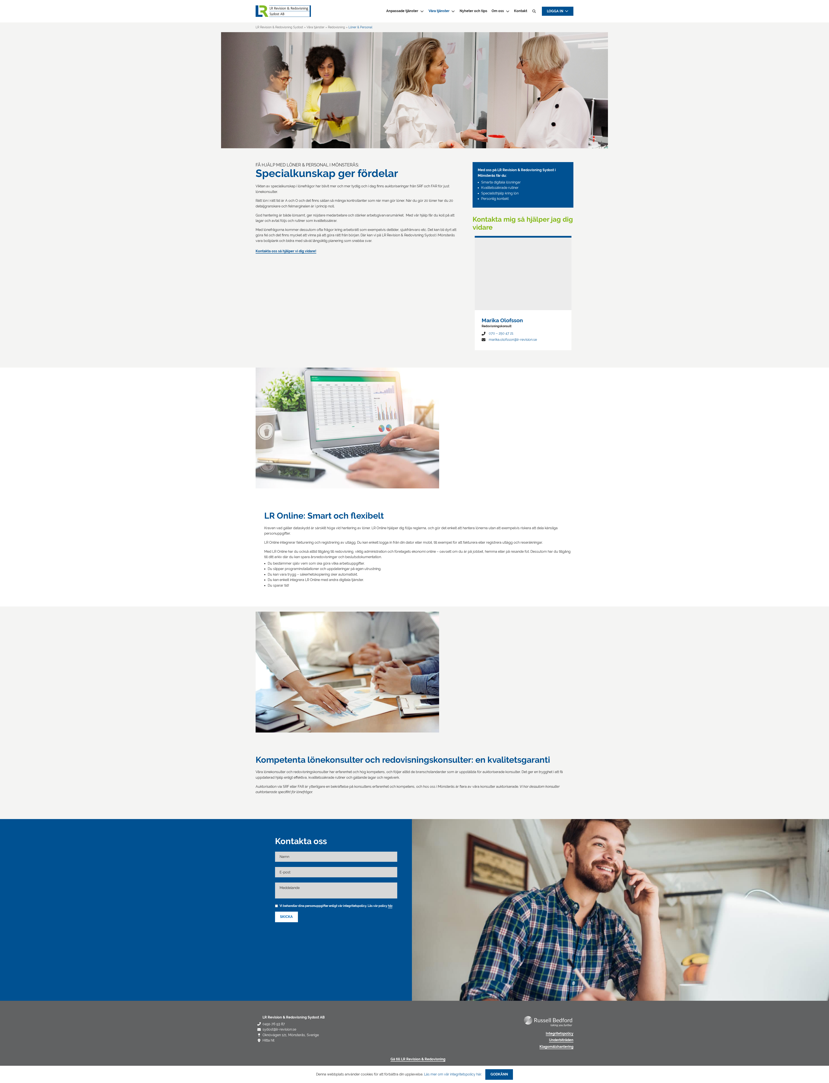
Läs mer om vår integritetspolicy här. (453, 1074)
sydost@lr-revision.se (279, 1029)
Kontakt (520, 11)
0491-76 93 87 (274, 1024)
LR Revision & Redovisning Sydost (279, 27)
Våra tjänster (439, 11)
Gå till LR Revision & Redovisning (418, 1059)
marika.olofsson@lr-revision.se (513, 339)
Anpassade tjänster (402, 11)
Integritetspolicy (559, 1034)
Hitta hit (268, 1040)
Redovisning (336, 27)
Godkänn (499, 1074)
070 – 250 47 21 (501, 333)
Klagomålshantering (556, 1047)
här (390, 906)
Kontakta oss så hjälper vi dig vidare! (286, 251)
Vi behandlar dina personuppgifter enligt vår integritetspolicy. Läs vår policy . (336, 906)
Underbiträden (561, 1040)
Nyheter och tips (473, 11)
